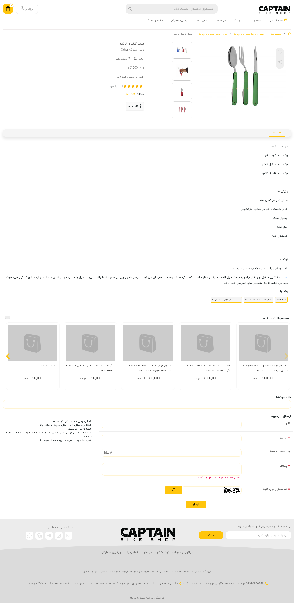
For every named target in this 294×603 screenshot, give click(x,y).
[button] (286, 356)
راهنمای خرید (155, 20)
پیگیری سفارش (180, 20)
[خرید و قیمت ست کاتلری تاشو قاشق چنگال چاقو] (147, 532)
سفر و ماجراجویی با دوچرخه (249, 34)
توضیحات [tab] (277, 132)
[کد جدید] (173, 490)
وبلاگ (237, 20)
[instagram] (59, 536)
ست (285, 277)
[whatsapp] (29, 536)
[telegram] (49, 536)
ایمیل (283, 437)
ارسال (196, 504)
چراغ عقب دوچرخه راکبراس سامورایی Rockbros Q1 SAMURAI (90, 368)
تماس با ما (203, 20)
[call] (39, 536)
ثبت (211, 535)
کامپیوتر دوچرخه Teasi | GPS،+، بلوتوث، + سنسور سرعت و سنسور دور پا (265, 368)
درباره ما (221, 20)
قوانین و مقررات (182, 552)
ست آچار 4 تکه (49, 365)
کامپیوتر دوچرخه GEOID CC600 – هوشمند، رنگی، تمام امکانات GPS (207, 368)
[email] (68, 536)
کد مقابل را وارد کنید (275, 489)
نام (288, 423)
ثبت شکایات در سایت (155, 552)
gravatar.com (33, 433)
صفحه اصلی (276, 20)
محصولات (255, 20)
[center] (130, 9)
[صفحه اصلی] (289, 34)
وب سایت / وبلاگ (279, 452)
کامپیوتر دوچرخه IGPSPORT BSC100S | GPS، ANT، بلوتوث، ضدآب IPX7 (151, 368)
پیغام (283, 466)
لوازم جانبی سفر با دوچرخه (213, 34)
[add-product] (284, 347)
